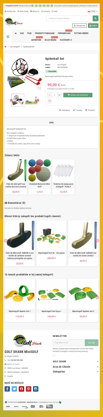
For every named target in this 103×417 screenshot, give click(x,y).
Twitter (14, 389)
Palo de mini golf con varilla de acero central (15, 185)
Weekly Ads (10, 11)
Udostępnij (66, 110)
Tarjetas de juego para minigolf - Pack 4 (63, 185)
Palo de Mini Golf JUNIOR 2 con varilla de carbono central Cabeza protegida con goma (20, 255)
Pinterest (91, 110)
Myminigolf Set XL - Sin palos (51, 253)
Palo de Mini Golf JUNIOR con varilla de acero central (83, 254)
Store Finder (23, 11)
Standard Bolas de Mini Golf (39, 185)
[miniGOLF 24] (14, 21)
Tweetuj (79, 110)
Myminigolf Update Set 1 (20, 311)
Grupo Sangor (53, 402)
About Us (35, 11)
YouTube (21, 389)
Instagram (35, 389)
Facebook (7, 389)
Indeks (47, 67)
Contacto (46, 11)
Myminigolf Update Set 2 (83, 311)
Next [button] (97, 240)
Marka (47, 65)
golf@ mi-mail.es (13, 364)
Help (54, 11)
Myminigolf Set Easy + (51, 311)
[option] (20, 243)
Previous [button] (5, 240)
